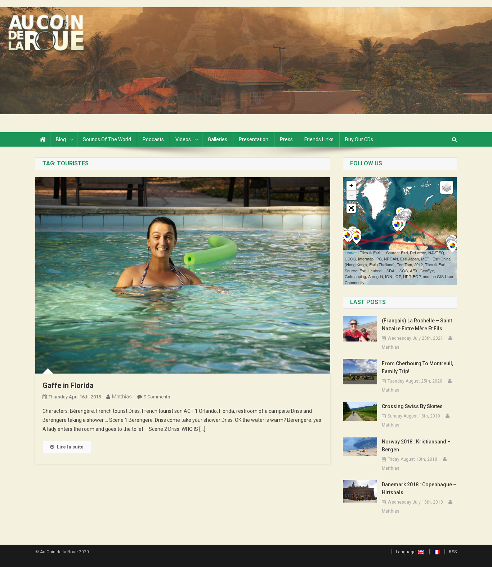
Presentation (253, 139)
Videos (183, 139)
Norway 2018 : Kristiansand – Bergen (416, 445)
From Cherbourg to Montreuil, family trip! (417, 367)
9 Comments (157, 396)
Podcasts (153, 139)
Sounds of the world (107, 139)
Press (286, 139)
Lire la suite (70, 447)
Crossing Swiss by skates (412, 406)
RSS (453, 551)
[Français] (434, 551)
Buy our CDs (359, 139)
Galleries (217, 139)
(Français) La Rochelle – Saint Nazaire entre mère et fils (417, 324)
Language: (407, 551)
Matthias (122, 396)
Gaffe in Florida (68, 385)
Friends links (319, 139)
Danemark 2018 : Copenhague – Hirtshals (419, 488)
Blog (61, 139)
